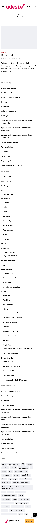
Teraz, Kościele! (8, 375)
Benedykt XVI (16, 464)
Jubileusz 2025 (7, 475)
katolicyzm (16, 475)
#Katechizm (7, 295)
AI (10, 464)
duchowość (13, 467)
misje (3, 482)
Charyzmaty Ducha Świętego (13, 317)
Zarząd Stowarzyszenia (9, 453)
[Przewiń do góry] (35, 515)
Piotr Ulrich (4, 58)
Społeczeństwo (8, 225)
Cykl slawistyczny (10, 256)
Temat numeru (8, 230)
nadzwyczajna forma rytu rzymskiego (13, 487)
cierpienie (5, 468)
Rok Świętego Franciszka (11, 366)
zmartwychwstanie (6, 514)
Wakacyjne (7, 282)
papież (21, 495)
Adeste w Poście (7, 181)
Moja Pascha (5, 244)
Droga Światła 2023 (10, 322)
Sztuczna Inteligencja (17, 506)
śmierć (15, 514)
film (31, 468)
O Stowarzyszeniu (7, 405)
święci (20, 514)
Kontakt (4, 102)
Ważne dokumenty (8, 448)
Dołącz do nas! (6, 93)
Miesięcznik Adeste (25, 479)
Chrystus (29, 464)
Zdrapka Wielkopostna (12, 353)
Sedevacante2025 (9, 371)
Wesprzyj (29, 521)
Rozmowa (6, 216)
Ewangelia (23, 468)
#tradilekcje (7, 300)
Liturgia (13, 479)
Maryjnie (6, 327)
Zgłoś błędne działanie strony (11, 165)
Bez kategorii (6, 186)
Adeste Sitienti (6, 177)
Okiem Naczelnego (8, 260)
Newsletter (5, 106)
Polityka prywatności (8, 111)
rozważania (22, 503)
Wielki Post (22, 510)
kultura (4, 479)
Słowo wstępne (8, 221)
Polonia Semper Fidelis (24, 499)
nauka (3, 491)
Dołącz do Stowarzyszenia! (10, 97)
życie (26, 514)
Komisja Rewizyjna (8, 396)
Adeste (4, 464)
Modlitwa (16, 482)
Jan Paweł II (18, 471)
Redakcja (4, 116)
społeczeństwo (5, 506)
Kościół (26, 475)
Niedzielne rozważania (11, 336)
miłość (9, 482)
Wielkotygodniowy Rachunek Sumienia (18, 349)
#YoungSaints (8, 305)
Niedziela (23, 492)
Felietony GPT (8, 273)
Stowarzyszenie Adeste (9, 142)
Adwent (4, 52)
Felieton (6, 202)
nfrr (17, 491)
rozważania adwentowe (12, 313)
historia (10, 471)
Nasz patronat (8, 194)
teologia (28, 506)
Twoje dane (5, 152)
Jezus (25, 471)
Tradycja (4, 510)
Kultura (4, 190)
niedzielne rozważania (9, 495)
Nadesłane (5, 248)
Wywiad (6, 239)
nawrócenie (10, 491)
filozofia (4, 471)
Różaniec (6, 340)
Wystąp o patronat (8, 161)
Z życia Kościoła (7, 358)
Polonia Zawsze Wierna (8, 503)
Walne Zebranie (7, 444)
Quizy (3, 265)
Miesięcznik (5, 199)
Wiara (13, 510)
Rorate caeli (7, 55)
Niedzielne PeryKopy (10, 331)
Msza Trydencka (25, 482)
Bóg (23, 464)
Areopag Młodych (9, 252)
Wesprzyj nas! (6, 156)
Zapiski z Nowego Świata (11, 287)
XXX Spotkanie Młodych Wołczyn (15, 380)
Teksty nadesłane (7, 147)
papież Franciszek (6, 499)
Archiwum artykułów (8, 88)
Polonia (15, 499)
